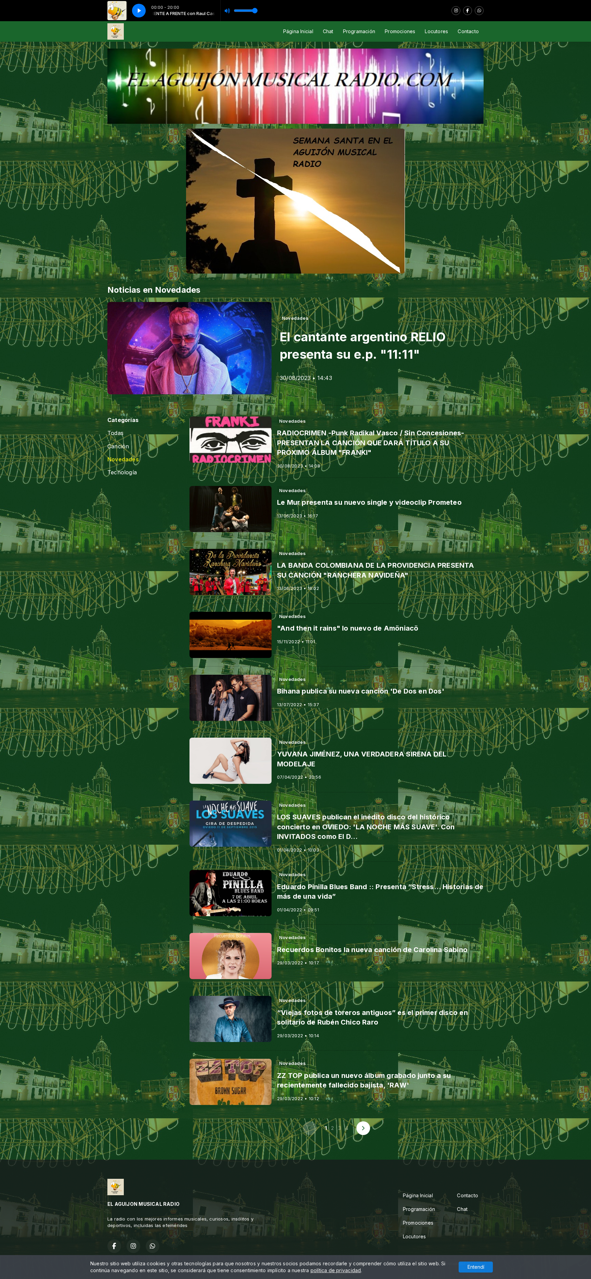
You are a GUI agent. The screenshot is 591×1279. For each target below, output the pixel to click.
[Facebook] (467, 10)
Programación (359, 31)
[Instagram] (455, 10)
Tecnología (122, 472)
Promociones (400, 31)
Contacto (468, 31)
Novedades (123, 459)
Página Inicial (298, 31)
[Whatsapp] (479, 10)
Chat (328, 31)
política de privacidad (336, 1270)
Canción (118, 446)
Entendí (476, 1267)
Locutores (436, 31)
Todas (115, 433)
